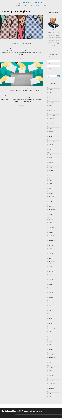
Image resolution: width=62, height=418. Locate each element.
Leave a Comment (26, 46)
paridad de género (31, 41)
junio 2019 (50, 289)
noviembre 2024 (51, 141)
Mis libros (44, 5)
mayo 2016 (50, 367)
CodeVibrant (60, 416)
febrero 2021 (50, 253)
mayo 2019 (50, 292)
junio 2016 (50, 365)
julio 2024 (50, 152)
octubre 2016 (51, 354)
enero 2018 (50, 318)
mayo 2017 (50, 339)
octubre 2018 (51, 305)
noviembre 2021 (51, 235)
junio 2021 (50, 243)
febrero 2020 (51, 279)
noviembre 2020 (51, 256)
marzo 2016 (50, 373)
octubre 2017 (50, 326)
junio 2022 (50, 217)
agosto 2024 (51, 149)
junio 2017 (50, 336)
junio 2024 (50, 154)
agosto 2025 (51, 118)
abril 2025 (50, 128)
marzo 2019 (50, 297)
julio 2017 (50, 334)
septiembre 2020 (51, 261)
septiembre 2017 (51, 328)
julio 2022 (50, 214)
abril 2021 (50, 248)
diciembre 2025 (51, 107)
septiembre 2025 (51, 115)
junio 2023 (50, 185)
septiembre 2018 (51, 308)
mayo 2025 (50, 126)
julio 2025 (50, 120)
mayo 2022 (50, 219)
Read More (22, 58)
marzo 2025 (50, 131)
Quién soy (37, 5)
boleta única (15, 88)
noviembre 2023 (51, 172)
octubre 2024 (51, 144)
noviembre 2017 (51, 323)
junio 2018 (50, 315)
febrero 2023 (51, 196)
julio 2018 (50, 313)
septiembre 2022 (51, 209)
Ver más (53, 45)
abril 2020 (50, 274)
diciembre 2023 (51, 170)
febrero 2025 (51, 133)
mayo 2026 (50, 94)
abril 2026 (50, 97)
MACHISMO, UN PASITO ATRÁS (21, 44)
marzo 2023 (50, 193)
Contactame (18, 5)
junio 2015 (50, 396)
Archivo (31, 5)
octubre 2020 (51, 258)
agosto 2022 (51, 211)
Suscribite (25, 5)
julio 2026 (50, 89)
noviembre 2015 (51, 383)
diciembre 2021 (51, 232)
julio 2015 (50, 393)
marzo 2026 (50, 100)
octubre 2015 (51, 386)
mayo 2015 (50, 399)
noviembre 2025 (51, 110)
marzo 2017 (50, 344)
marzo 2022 (50, 224)
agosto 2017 (50, 331)
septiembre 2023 (51, 178)
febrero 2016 (50, 375)
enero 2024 (50, 167)
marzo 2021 (50, 250)
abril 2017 (50, 341)
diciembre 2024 (51, 139)
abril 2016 (50, 370)
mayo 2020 (50, 271)
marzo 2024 (50, 162)
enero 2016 (50, 378)
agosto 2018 (50, 310)
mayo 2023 (50, 188)
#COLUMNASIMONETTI (12, 41)
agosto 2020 (51, 263)
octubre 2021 (51, 237)
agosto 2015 (50, 391)
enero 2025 (50, 136)
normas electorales (22, 88)
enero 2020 (50, 282)
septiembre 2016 (51, 357)
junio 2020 (50, 269)
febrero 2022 (51, 227)
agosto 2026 (51, 87)
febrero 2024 (51, 165)
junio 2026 (50, 92)
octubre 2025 (51, 113)
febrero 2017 (50, 347)
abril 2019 (50, 295)
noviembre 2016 (51, 352)
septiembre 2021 (51, 240)
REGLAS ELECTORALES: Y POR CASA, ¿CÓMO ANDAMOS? (22, 91)
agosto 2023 (51, 180)
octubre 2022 (51, 206)
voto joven (37, 88)
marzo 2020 (50, 276)
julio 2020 (50, 266)
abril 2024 (50, 159)
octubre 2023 (51, 175)
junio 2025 (50, 123)
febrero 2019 (50, 300)
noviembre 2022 (51, 204)
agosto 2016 (50, 360)
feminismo (20, 41)
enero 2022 (50, 230)
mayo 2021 (50, 245)
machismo (25, 41)
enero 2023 (50, 198)
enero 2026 (50, 105)
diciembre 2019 (51, 284)
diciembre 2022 (51, 201)
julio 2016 (50, 362)
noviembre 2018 (51, 302)
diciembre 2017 (51, 321)
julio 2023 (50, 183)
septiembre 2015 (51, 388)
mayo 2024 (50, 157)
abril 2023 (50, 191)
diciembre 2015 (51, 380)
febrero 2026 (51, 102)
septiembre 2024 (51, 146)
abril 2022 (50, 222)
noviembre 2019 (51, 287)
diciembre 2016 (51, 349)
